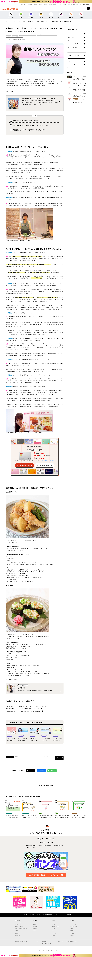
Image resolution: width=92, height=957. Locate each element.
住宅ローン (35, 930)
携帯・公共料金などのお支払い (21, 928)
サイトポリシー (37, 941)
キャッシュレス (72, 33)
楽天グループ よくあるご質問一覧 (83, 4)
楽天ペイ (64, 4)
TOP (7, 21)
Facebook (42, 770)
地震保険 (71, 930)
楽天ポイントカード (71, 4)
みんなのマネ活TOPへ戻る (45, 785)
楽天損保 (71, 928)
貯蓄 (69, 40)
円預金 (34, 924)
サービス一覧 (38, 950)
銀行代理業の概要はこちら (71, 941)
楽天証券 (40, 4)
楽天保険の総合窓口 (52, 4)
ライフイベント (10, 17)
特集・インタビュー (61, 17)
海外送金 (35, 928)
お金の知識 (41, 17)
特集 (69, 61)
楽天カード (30, 4)
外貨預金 (35, 926)
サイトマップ (52, 941)
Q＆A (81, 17)
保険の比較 (72, 935)
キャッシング (17, 935)
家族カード (17, 930)
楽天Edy (59, 4)
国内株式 (53, 924)
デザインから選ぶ (18, 924)
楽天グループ (23, 4)
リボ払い (17, 933)
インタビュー (13, 21)
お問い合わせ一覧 (46, 950)
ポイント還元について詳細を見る (48, 460)
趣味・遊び (71, 17)
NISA (52, 930)
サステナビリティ (53, 950)
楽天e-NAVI (17, 931)
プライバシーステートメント (26, 941)
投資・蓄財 (30, 17)
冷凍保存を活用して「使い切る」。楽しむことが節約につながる (30, 125)
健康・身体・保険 (72, 47)
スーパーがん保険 (73, 924)
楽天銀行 (35, 4)
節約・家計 (71, 37)
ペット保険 (72, 933)
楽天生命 (45, 4)
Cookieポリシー (45, 941)
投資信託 (53, 928)
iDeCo (53, 931)
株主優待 (53, 935)
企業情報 (17, 941)
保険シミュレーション (74, 926)
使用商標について (60, 941)
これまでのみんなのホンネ (45, 842)
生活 (21, 17)
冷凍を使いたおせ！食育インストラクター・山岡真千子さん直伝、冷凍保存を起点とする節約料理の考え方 (45, 21)
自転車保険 (72, 931)
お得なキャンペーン (19, 926)
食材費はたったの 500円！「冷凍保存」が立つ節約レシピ (28, 130)
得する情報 (51, 17)
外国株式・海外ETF (55, 926)
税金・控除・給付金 (73, 44)
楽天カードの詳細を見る (44, 465)
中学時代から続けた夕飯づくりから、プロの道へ (26, 120)
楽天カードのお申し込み (24, 465)
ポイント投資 (54, 933)
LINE (52, 770)
